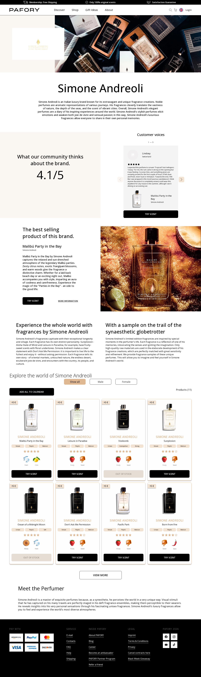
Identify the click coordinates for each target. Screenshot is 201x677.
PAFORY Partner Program (102, 658)
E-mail (69, 635)
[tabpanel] (100, 483)
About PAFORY (96, 635)
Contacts (70, 641)
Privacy (131, 646)
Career (92, 646)
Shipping (71, 658)
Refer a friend (96, 664)
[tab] (75, 382)
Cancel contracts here (139, 652)
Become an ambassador (101, 652)
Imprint (132, 635)
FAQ (68, 646)
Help (68, 652)
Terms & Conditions (138, 641)
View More (100, 575)
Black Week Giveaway (139, 658)
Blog (91, 641)
